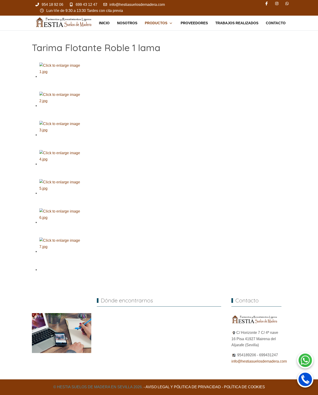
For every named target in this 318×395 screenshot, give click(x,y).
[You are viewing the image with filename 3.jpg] (60, 135)
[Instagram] (276, 4)
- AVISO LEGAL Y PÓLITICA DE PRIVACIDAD (182, 387)
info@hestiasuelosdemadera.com (137, 5)
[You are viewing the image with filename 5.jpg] (60, 193)
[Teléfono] (305, 379)
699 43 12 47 (86, 5)
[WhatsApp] (287, 4)
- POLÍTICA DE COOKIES (243, 387)
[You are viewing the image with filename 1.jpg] (60, 76)
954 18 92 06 (52, 5)
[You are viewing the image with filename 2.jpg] (60, 106)
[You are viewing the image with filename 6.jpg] (60, 222)
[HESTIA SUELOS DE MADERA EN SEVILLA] (64, 23)
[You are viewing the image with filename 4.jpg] (60, 164)
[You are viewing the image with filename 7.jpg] (60, 251)
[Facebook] (266, 4)
